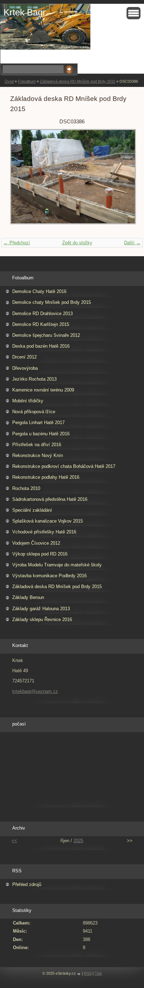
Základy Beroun (28, 597)
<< (14, 840)
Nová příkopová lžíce (33, 411)
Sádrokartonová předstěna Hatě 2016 (49, 499)
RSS (88, 973)
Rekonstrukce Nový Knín (37, 455)
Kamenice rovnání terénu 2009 (43, 390)
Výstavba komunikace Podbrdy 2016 (49, 575)
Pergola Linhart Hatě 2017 (38, 422)
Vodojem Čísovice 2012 (36, 543)
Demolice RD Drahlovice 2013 (42, 313)
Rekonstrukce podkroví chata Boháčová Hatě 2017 (63, 466)
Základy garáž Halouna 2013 (41, 608)
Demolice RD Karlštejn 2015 (40, 324)
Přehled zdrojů (26, 884)
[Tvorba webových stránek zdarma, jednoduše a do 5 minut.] (79, 973)
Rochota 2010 (26, 488)
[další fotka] (122, 180)
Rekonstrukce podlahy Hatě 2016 (45, 477)
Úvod (9, 81)
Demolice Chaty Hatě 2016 (39, 291)
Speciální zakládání (32, 510)
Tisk (98, 973)
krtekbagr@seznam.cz (35, 691)
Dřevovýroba (25, 368)
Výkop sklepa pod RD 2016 (39, 554)
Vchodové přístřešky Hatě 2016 (44, 531)
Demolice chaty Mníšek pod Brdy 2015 (51, 302)
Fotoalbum (27, 81)
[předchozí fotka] (21, 180)
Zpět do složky (77, 242)
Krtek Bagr (24, 12)
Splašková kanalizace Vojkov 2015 (47, 521)
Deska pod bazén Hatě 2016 (41, 346)
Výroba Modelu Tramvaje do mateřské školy (57, 564)
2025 (78, 840)
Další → (132, 242)
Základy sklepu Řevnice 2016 (42, 619)
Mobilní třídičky (27, 400)
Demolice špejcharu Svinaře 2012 (46, 335)
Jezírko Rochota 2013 (34, 379)
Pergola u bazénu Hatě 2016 (41, 433)
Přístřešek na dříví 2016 (36, 444)
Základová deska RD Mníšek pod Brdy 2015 (77, 81)
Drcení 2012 (24, 357)
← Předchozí (16, 242)
